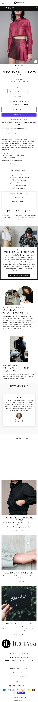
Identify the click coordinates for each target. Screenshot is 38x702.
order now (19, 634)
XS (10, 91)
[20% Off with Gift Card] (19, 603)
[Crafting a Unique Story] (19, 552)
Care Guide (19, 197)
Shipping (12, 81)
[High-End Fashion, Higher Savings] (19, 497)
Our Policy (18, 672)
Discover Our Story (19, 275)
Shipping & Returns (19, 193)
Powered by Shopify (19, 700)
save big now (19, 531)
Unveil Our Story (19, 581)
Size (19, 87)
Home (19, 69)
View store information (11, 134)
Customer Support (18, 668)
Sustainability (19, 201)
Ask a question (19, 205)
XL (28, 91)
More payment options (19, 119)
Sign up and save (19, 677)
